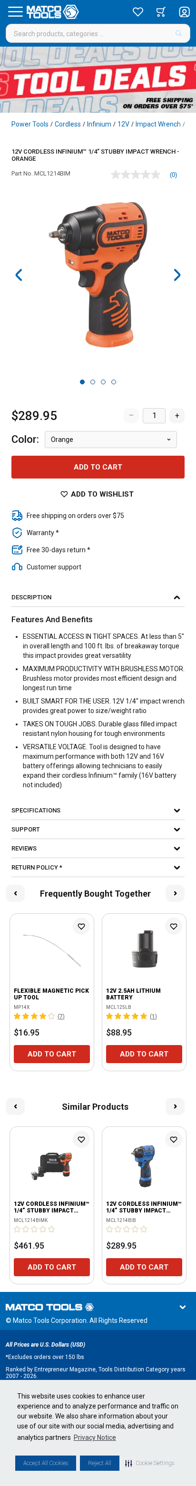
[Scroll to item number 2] (92, 382)
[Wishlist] (138, 12)
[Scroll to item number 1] (82, 382)
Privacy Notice (95, 1437)
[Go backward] (19, 275)
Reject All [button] (99, 1463)
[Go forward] (177, 275)
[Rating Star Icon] (17, 1016)
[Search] (179, 33)
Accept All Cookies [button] (45, 1463)
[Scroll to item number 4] (113, 382)
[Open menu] (15, 11)
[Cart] (161, 12)
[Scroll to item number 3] (103, 382)
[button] (149, 1463)
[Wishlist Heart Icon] (81, 926)
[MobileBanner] (98, 80)
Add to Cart (98, 467)
